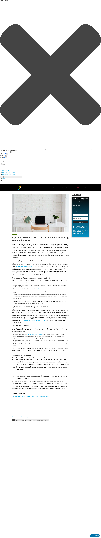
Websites (46, 420)
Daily (74, 208)
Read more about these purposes (8, 174)
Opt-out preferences (6, 178)
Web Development (31, 420)
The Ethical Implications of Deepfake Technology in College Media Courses (31, 396)
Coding (17, 420)
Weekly (75, 211)
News (63, 187)
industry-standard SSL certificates (34, 334)
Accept (1, 176)
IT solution (22, 420)
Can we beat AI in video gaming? (20, 417)
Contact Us (84, 187)
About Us (55, 187)
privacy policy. (84, 231)
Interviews (76, 187)
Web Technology (40, 420)
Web (26, 420)
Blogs (60, 187)
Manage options (5, 168)
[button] (50, 74)
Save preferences (18, 176)
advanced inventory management (23, 266)
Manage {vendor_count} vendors (8, 172)
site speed (44, 361)
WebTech (14, 234)
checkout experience (40, 289)
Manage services (5, 170)
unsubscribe (75, 235)
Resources (68, 187)
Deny (5, 176)
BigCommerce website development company (33, 320)
